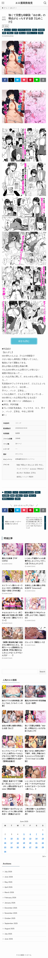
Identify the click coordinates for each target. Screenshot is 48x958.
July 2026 (8, 872)
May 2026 (8, 882)
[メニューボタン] (3, 3)
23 (5, 847)
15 (43, 839)
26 (24, 847)
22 (43, 843)
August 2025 (9, 929)
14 (36, 839)
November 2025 (11, 913)
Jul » (44, 856)
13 (30, 839)
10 (12, 839)
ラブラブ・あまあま (24, 30)
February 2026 (10, 898)
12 (24, 839)
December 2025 (11, 908)
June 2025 (9, 939)
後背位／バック (32, 33)
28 (36, 847)
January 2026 (10, 903)
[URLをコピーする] (43, 80)
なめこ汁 (7, 30)
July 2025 (8, 934)
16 (5, 843)
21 (36, 843)
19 (24, 843)
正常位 (41, 33)
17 (12, 843)
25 (18, 847)
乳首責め (41, 30)
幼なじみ (22, 33)
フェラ (14, 30)
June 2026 (9, 877)
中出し (34, 30)
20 (30, 843)
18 (18, 843)
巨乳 (16, 33)
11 (18, 839)
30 (5, 852)
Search (42, 672)
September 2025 (11, 923)
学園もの (10, 33)
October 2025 (10, 918)
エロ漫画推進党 (24, 3)
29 (43, 847)
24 (12, 847)
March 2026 (9, 892)
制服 (4, 33)
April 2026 (8, 887)
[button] (5, 80)
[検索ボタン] (45, 3)
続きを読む (24, 341)
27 (30, 847)
